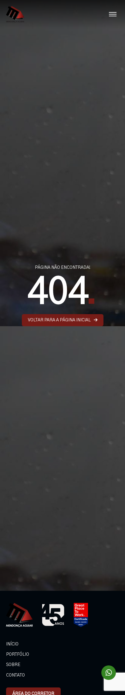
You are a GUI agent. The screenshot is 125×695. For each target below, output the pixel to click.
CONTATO (15, 675)
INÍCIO (12, 644)
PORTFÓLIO (17, 654)
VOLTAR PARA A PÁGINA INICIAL (59, 320)
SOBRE (13, 665)
